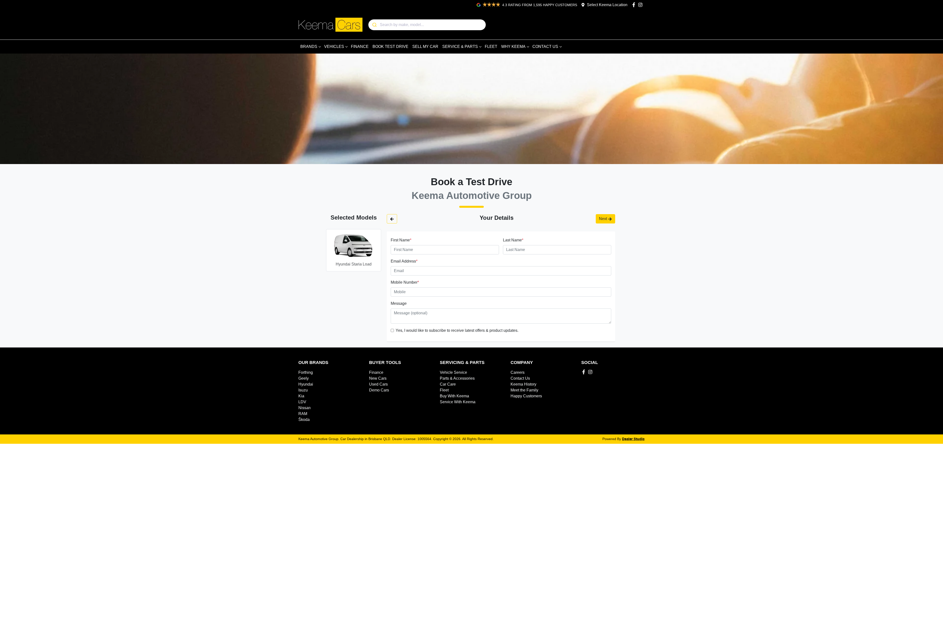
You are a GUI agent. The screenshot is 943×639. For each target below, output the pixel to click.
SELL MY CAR (425, 46)
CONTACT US (545, 46)
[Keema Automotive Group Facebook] (634, 4)
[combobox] (427, 24)
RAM (302, 414)
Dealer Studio (633, 439)
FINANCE (360, 46)
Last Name (513, 240)
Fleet (444, 390)
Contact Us (520, 378)
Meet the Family (524, 390)
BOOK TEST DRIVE (390, 46)
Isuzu (303, 390)
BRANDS (308, 46)
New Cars (378, 378)
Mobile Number (405, 282)
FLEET (491, 46)
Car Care (448, 384)
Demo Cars (379, 390)
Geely (303, 378)
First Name (401, 240)
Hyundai (305, 384)
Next (603, 219)
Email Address (404, 261)
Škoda (304, 419)
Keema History (523, 384)
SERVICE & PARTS (460, 46)
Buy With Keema (454, 396)
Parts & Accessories (457, 378)
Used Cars (378, 384)
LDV (302, 402)
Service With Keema (457, 402)
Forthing (305, 372)
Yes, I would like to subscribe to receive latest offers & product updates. (457, 330)
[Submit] (374, 24)
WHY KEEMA (513, 46)
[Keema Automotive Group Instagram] (641, 4)
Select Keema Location (607, 5)
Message (399, 303)
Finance (376, 372)
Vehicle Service (453, 372)
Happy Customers (526, 396)
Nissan (304, 408)
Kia (301, 396)
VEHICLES (334, 46)
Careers (518, 372)
